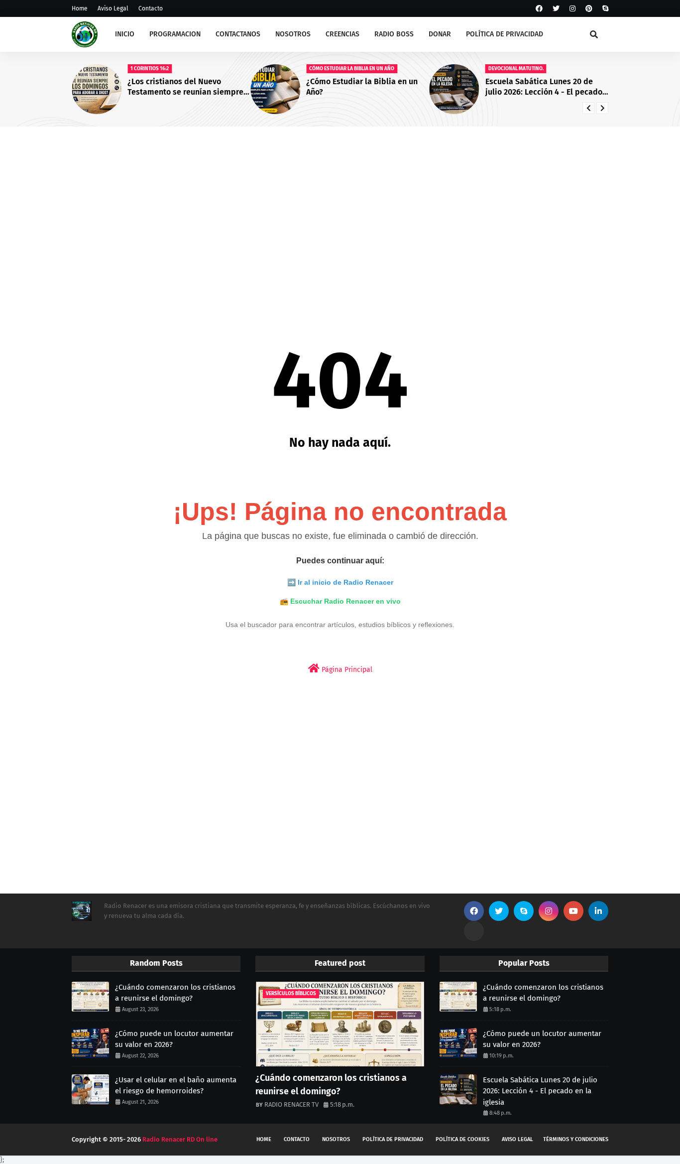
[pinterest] (589, 8)
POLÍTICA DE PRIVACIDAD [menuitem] (504, 34)
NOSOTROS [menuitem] (293, 34)
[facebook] (539, 8)
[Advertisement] (340, 211)
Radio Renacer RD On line (180, 1139)
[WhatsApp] (474, 931)
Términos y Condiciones (575, 1139)
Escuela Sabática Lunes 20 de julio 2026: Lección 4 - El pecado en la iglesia (543, 87)
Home (80, 8)
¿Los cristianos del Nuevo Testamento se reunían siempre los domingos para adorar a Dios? (188, 87)
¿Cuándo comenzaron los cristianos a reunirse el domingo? (175, 993)
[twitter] (556, 8)
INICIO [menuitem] (124, 34)
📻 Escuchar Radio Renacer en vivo (340, 601)
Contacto (150, 8)
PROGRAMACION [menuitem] (175, 34)
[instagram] (572, 8)
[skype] (604, 8)
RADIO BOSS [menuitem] (394, 34)
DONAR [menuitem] (440, 34)
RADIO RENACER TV (291, 1104)
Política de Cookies (462, 1139)
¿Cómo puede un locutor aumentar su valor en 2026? (174, 1039)
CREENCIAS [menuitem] (342, 34)
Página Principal (346, 669)
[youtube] (573, 911)
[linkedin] (598, 911)
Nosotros (336, 1139)
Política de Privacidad (392, 1139)
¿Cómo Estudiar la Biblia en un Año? (362, 87)
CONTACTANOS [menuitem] (238, 34)
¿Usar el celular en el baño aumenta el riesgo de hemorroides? (175, 1085)
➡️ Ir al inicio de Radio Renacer (340, 582)
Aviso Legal (113, 8)
